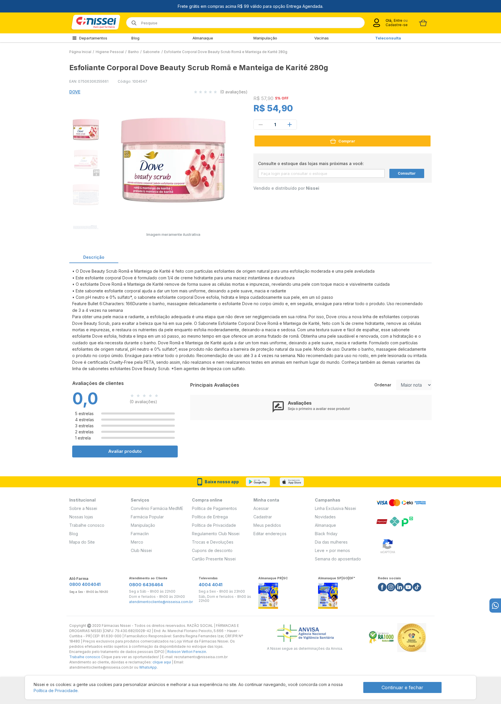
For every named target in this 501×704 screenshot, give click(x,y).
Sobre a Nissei (83, 508)
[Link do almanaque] (268, 594)
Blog (135, 38)
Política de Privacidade (214, 525)
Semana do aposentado (338, 558)
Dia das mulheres (331, 542)
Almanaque (203, 38)
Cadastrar (262, 516)
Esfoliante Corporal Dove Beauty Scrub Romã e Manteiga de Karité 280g (225, 52)
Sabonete (151, 52)
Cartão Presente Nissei (214, 558)
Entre (397, 20)
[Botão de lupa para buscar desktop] (132, 21)
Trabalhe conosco (86, 525)
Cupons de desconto (212, 550)
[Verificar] (387, 545)
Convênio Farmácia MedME (157, 508)
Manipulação (265, 38)
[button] (84, 128)
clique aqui (162, 662)
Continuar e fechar (402, 687)
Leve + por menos (332, 550)
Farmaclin (140, 533)
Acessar (261, 508)
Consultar (407, 173)
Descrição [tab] (93, 257)
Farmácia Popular (147, 516)
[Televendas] (495, 605)
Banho (133, 52)
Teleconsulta (388, 38)
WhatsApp (148, 667)
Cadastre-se (397, 25)
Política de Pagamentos (214, 508)
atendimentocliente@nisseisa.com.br (161, 602)
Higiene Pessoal (110, 52)
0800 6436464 (146, 584)
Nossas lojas (81, 516)
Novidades (325, 516)
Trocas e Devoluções (212, 542)
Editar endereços (269, 533)
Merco (137, 542)
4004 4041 (210, 584)
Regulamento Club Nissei (215, 533)
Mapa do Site (82, 542)
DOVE (74, 91)
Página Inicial (80, 52)
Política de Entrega (210, 516)
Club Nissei (141, 550)
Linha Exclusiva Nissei (335, 508)
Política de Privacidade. (56, 690)
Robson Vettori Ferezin (186, 651)
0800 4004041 (85, 584)
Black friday (326, 533)
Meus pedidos (267, 525)
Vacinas (321, 38)
